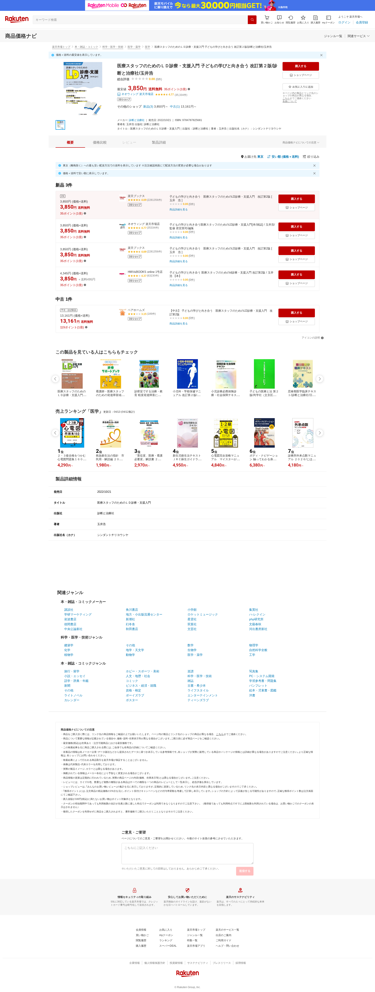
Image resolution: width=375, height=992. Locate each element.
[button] (279, 19)
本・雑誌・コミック (86, 46)
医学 (147, 46)
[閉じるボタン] (322, 55)
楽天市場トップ (61, 46)
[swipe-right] (319, 378)
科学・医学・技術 (112, 46)
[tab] (70, 142)
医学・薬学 (134, 46)
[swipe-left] (55, 378)
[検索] (252, 19)
